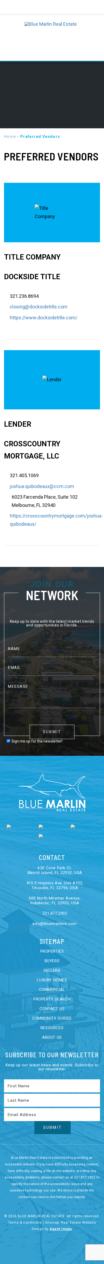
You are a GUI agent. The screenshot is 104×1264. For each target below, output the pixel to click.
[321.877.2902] (52, 7)
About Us (52, 1037)
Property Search (52, 999)
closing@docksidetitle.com (38, 306)
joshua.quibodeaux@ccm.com (42, 486)
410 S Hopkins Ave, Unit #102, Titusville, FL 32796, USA (54, 885)
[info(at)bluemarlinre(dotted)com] (92, 7)
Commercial (52, 989)
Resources (52, 1027)
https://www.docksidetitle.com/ (43, 317)
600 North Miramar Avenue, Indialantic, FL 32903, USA (55, 900)
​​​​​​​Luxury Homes (52, 980)
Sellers (51, 970)
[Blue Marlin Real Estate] (52, 37)
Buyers (52, 960)
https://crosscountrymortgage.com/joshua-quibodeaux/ (56, 520)
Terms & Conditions (25, 1222)
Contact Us (52, 1008)
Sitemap (52, 1222)
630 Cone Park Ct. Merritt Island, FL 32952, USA (54, 870)
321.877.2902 (54, 913)
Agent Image (61, 1229)
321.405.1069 (24, 475)
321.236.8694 (24, 296)
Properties (52, 951)
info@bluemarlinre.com (54, 923)
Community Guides (52, 1018)
